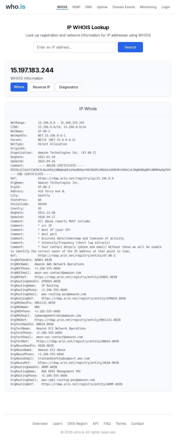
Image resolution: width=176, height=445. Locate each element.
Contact (137, 423)
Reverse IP (41, 87)
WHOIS (62, 7)
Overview (40, 423)
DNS (88, 7)
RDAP (76, 7)
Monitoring (148, 7)
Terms (121, 423)
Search (130, 47)
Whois (19, 87)
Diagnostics (68, 87)
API (96, 423)
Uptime (102, 7)
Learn (57, 423)
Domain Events (124, 7)
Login (166, 7)
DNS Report (77, 423)
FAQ (107, 423)
